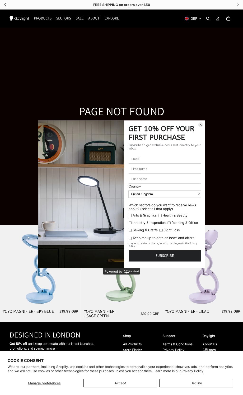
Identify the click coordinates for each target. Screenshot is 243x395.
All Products (132, 344)
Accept (120, 383)
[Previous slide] (7, 265)
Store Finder (132, 350)
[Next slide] (236, 265)
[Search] (208, 18)
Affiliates (209, 350)
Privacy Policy (192, 371)
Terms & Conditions (177, 344)
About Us (209, 344)
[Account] (218, 18)
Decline (196, 383)
